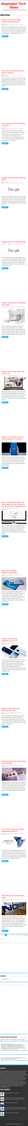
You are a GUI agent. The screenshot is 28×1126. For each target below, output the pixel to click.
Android (14, 307)
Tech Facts (13, 24)
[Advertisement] (14, 54)
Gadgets (11, 244)
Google (14, 244)
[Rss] (14, 1122)
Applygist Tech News (14, 5)
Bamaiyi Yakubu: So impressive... (12, 1093)
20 (20, 935)
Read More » (5, 36)
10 (17, 935)
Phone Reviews (6, 24)
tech (10, 24)
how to (11, 508)
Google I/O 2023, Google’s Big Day (13, 242)
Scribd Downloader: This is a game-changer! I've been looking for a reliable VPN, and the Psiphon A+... (16, 1109)
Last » (2, 938)
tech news (18, 24)
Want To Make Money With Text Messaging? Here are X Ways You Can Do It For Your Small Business (14, 504)
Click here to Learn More (12, 1049)
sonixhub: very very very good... (12, 1112)
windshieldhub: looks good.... (11, 1102)
